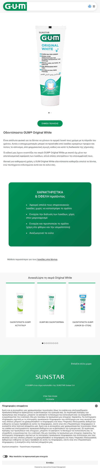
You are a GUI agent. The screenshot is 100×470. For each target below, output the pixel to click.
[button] (48, 112)
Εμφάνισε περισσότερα (20, 335)
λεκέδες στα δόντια (47, 259)
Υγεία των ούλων (50, 396)
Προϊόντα (50, 399)
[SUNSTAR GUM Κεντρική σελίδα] (15, 6)
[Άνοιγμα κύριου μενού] (94, 6)
